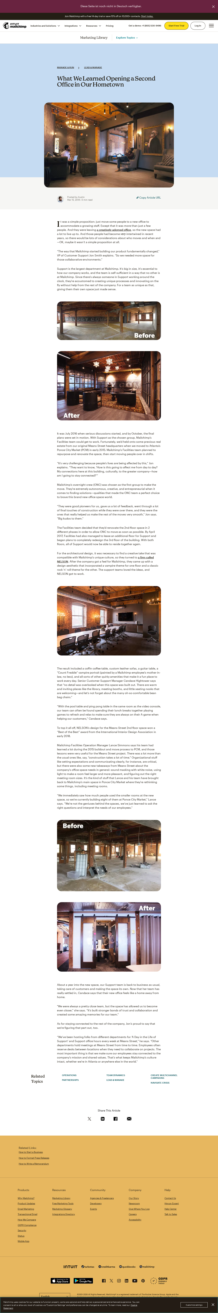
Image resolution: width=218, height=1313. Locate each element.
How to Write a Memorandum (34, 1163)
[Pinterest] (143, 1281)
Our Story (134, 1198)
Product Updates (26, 1203)
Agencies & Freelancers (102, 1198)
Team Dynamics (115, 1075)
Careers (133, 1214)
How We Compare (27, 1219)
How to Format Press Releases (34, 1158)
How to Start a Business (31, 1152)
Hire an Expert (172, 1203)
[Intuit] (70, 1267)
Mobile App (23, 1241)
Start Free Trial (176, 25)
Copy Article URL (150, 197)
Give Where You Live (139, 1209)
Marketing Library (94, 37)
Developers (96, 1203)
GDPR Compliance (27, 1225)
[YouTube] (134, 1281)
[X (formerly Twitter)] (111, 1281)
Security (22, 1230)
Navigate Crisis (160, 1082)
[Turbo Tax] (87, 1267)
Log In (198, 25)
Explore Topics (125, 37)
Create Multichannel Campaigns (164, 1076)
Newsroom (134, 1203)
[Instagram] (119, 1281)
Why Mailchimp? (26, 1198)
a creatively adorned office (114, 229)
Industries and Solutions (43, 25)
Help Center (171, 1209)
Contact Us (170, 1198)
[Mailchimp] (146, 1267)
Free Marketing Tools (62, 1203)
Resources (91, 25)
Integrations (71, 25)
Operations (69, 1075)
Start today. (147, 16)
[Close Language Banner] (213, 6)
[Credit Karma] (106, 1267)
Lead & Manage (93, 67)
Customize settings (194, 1305)
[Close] (213, 1305)
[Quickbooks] (127, 1267)
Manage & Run (65, 67)
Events (93, 1209)
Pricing (109, 25)
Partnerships (70, 1080)
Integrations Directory (63, 1214)
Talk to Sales (171, 1214)
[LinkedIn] (126, 1281)
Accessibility (135, 1219)
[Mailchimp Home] (15, 26)
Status (21, 1236)
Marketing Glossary (62, 1209)
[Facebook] (104, 1281)
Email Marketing (26, 1209)
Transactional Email (27, 1214)
